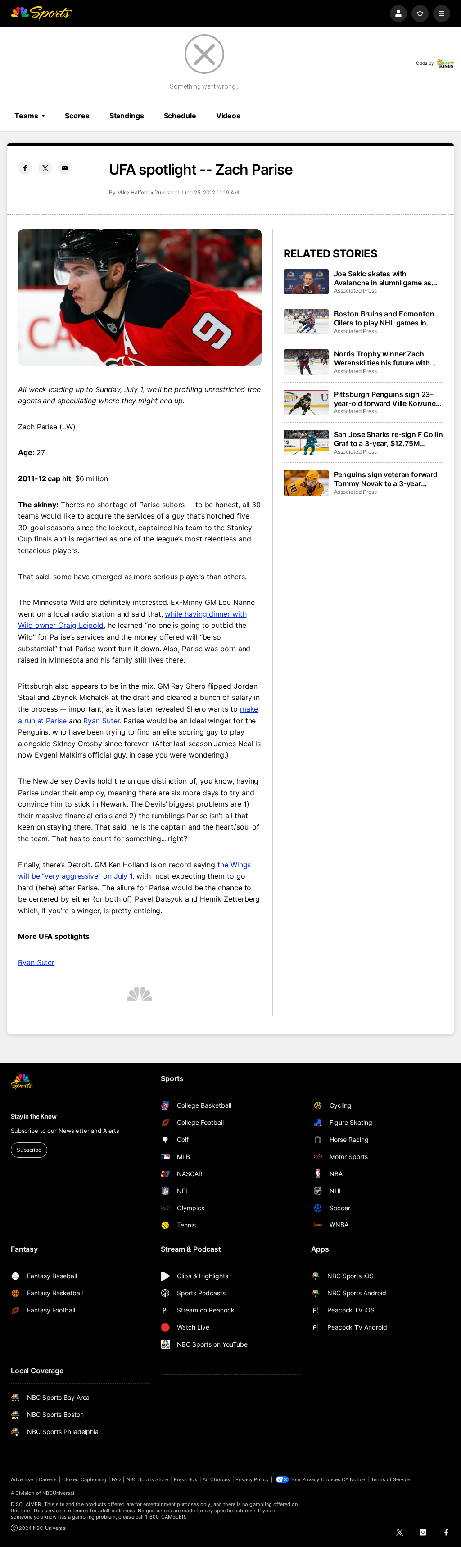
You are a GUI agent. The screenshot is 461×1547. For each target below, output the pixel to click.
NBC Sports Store (147, 1479)
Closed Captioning (84, 1479)
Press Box (186, 1479)
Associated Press (355, 290)
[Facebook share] (25, 168)
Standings (126, 115)
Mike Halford (133, 192)
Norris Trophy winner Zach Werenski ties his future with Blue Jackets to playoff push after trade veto (382, 358)
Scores (77, 115)
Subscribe (29, 1149)
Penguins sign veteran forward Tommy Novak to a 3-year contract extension (386, 479)
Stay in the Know (34, 1116)
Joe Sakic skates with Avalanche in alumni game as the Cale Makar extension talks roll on (386, 278)
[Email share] (65, 168)
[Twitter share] (45, 168)
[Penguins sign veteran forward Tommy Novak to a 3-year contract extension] (306, 482)
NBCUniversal (58, 1493)
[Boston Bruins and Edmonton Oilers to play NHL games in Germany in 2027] (306, 321)
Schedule (180, 115)
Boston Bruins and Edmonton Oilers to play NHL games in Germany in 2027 (384, 318)
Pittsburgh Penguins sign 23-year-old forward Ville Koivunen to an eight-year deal (387, 399)
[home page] (41, 13)
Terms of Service (391, 1479)
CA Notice (354, 1479)
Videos (228, 115)
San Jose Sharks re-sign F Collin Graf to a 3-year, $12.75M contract (388, 439)
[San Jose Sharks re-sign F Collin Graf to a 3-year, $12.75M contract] (306, 442)
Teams (26, 115)
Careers (48, 1479)
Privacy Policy (252, 1479)
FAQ (116, 1479)
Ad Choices (216, 1479)
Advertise (22, 1479)
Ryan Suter (36, 962)
